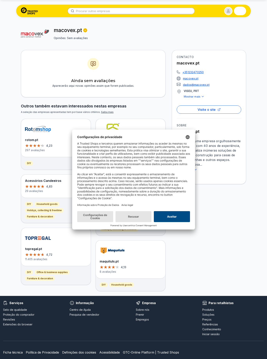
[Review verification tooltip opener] (85, 30)
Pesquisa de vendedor (84, 314)
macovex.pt (190, 78)
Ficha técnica (13, 352)
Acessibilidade (109, 352)
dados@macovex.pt (196, 84)
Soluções (208, 314)
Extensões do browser (17, 324)
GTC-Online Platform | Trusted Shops (151, 352)
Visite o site (207, 110)
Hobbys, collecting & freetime (44, 210)
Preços (206, 319)
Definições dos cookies (79, 352)
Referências (210, 324)
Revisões (9, 319)
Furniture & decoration (40, 216)
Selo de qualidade (15, 309)
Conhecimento (211, 329)
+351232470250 (193, 72)
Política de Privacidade (42, 352)
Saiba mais (107, 112)
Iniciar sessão (211, 334)
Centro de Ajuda (80, 309)
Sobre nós (142, 309)
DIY (29, 163)
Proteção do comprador (18, 314)
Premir (140, 314)
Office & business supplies (52, 272)
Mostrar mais (192, 96)
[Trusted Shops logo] (29, 10)
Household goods (47, 204)
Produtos (208, 309)
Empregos (142, 319)
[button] (228, 11)
